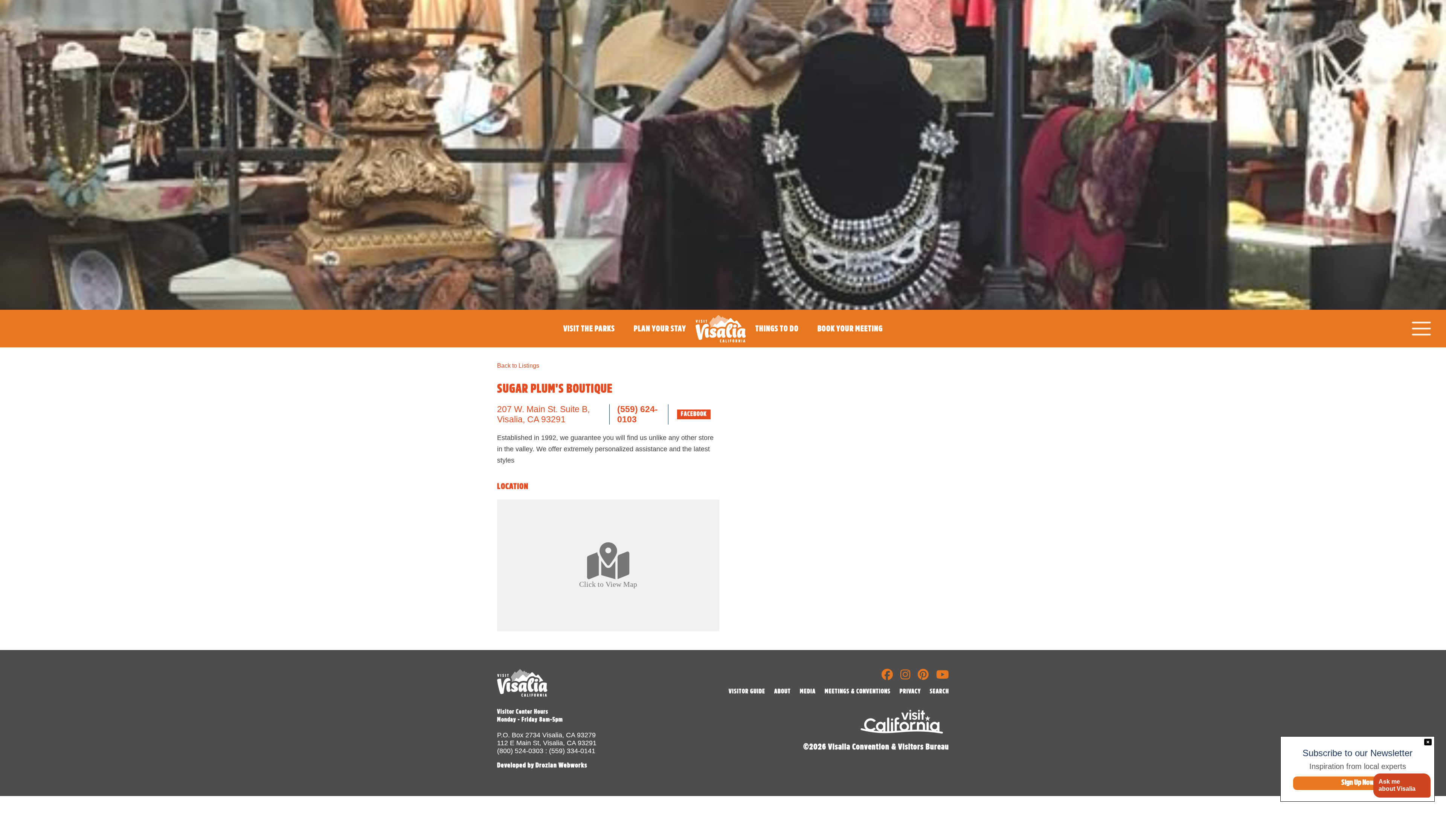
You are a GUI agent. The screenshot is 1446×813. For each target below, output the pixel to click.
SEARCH (939, 691)
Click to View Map (608, 584)
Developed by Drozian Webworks (542, 765)
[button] (1402, 785)
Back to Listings (518, 365)
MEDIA (808, 691)
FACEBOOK (694, 414)
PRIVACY (910, 691)
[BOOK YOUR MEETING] (850, 346)
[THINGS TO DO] (777, 346)
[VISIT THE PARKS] (589, 346)
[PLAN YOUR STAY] (660, 346)
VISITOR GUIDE (747, 691)
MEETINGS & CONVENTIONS (858, 691)
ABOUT (782, 691)
